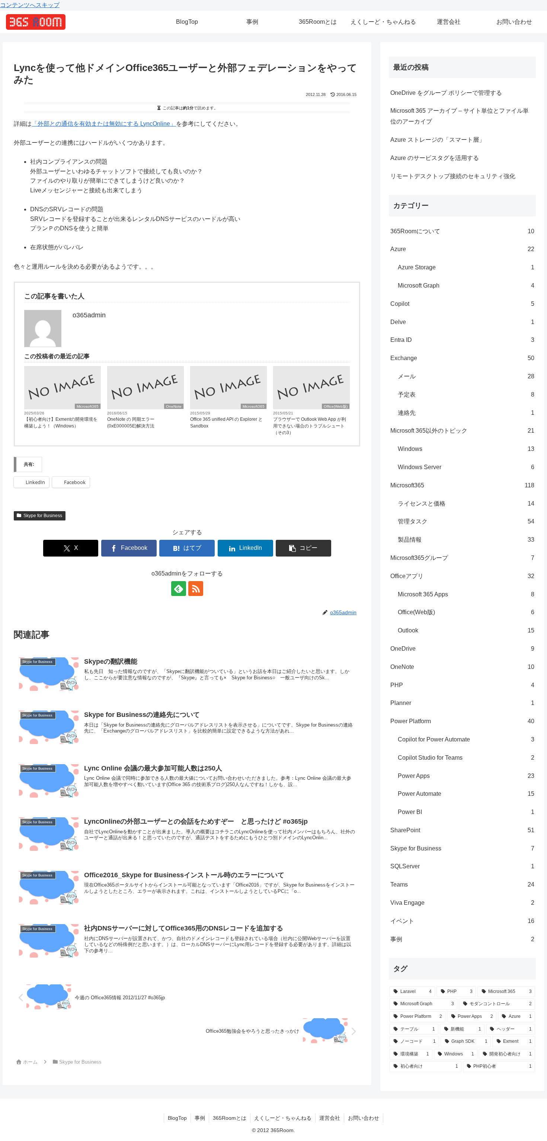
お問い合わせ (363, 1118)
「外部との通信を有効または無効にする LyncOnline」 (104, 124)
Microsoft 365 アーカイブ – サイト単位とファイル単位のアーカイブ (459, 116)
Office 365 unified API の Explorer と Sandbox (226, 423)
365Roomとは (229, 1118)
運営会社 (329, 1118)
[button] (303, 548)
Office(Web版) (336, 406)
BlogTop (177, 1118)
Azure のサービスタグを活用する (434, 158)
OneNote (174, 406)
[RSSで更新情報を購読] (195, 588)
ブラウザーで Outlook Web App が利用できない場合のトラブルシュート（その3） (309, 426)
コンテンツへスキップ (30, 5)
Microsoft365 (88, 406)
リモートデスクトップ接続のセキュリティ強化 (452, 176)
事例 (200, 1118)
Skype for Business (43, 515)
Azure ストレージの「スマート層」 (437, 140)
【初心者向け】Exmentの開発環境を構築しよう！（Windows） (60, 423)
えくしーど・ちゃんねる (282, 1118)
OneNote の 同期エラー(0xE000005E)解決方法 (130, 423)
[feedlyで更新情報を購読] (178, 588)
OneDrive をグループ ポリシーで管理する (446, 93)
